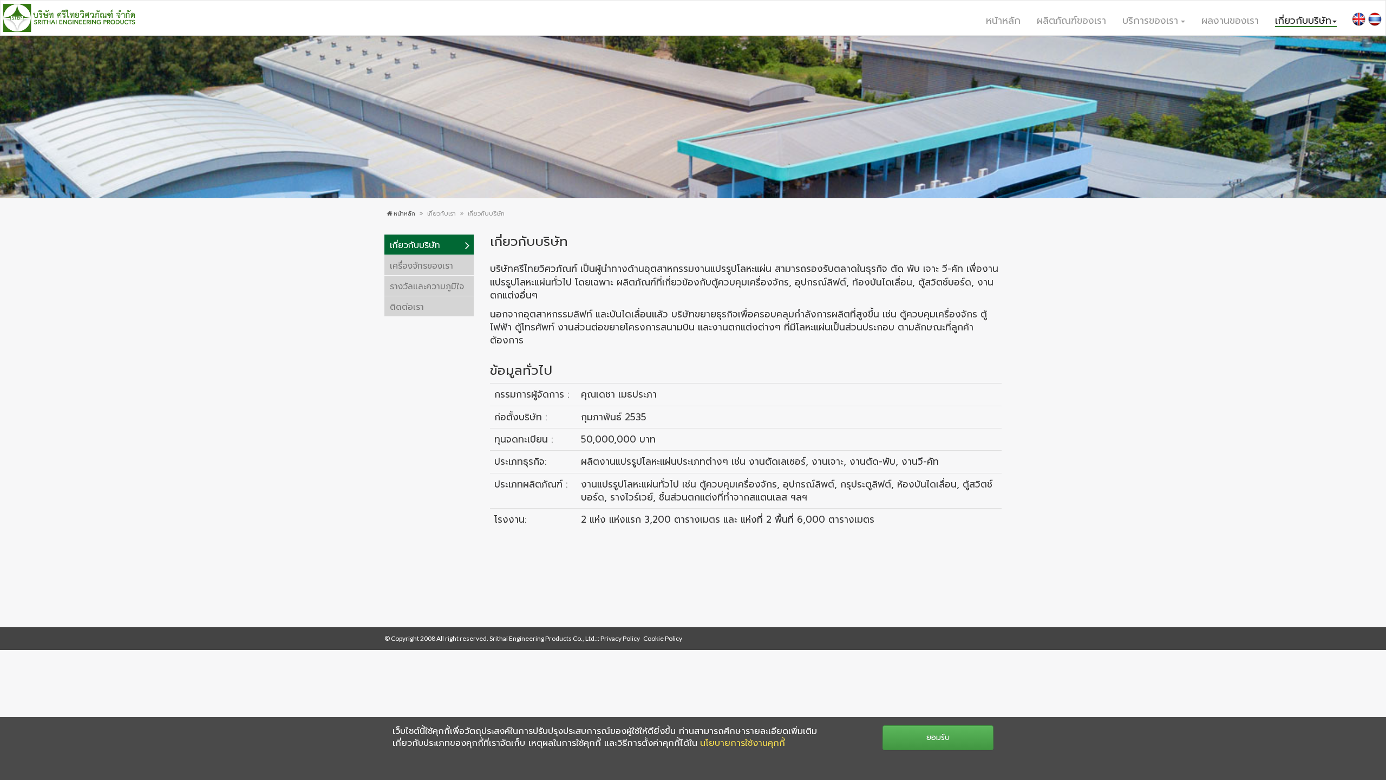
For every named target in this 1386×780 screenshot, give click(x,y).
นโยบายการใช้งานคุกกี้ (742, 743)
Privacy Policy (620, 638)
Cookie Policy (662, 638)
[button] (1153, 19)
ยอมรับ (938, 737)
